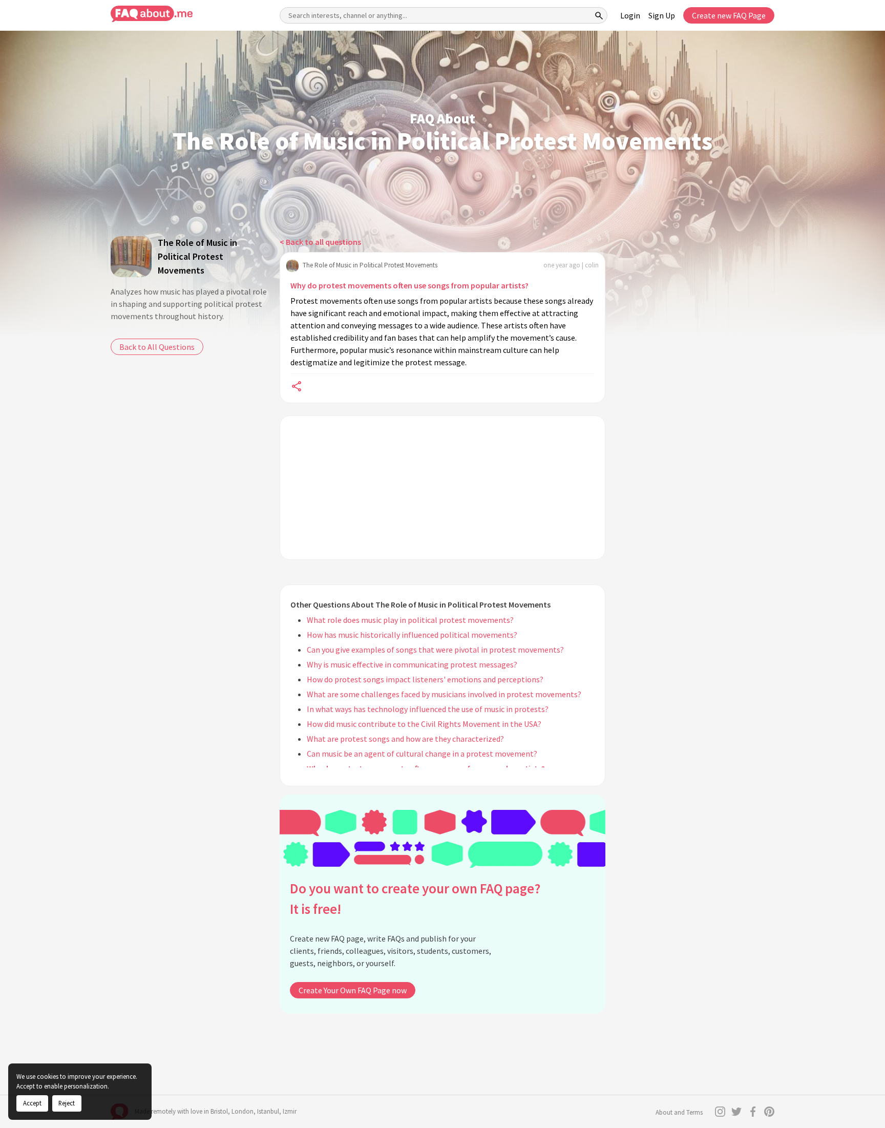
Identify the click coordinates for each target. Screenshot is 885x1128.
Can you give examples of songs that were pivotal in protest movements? (435, 649)
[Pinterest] (769, 1111)
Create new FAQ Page (729, 15)
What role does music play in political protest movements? (410, 620)
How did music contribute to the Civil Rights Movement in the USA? (424, 724)
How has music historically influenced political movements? (412, 635)
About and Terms (679, 1112)
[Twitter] (736, 1111)
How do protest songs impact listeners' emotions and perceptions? (425, 679)
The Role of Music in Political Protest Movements (197, 256)
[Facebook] (753, 1111)
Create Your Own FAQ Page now (353, 990)
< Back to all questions (320, 242)
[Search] (599, 15)
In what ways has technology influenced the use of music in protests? (428, 709)
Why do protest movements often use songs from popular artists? (409, 285)
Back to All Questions (157, 347)
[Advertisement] (442, 487)
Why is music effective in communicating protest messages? (412, 664)
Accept (32, 1103)
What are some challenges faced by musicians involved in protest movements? (444, 694)
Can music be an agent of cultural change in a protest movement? (422, 753)
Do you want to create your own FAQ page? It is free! (415, 899)
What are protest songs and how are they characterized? (405, 739)
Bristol (219, 1111)
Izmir (290, 1111)
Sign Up (661, 15)
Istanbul (268, 1111)
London (242, 1111)
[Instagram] (720, 1111)
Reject (66, 1103)
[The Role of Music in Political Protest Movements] (131, 256)
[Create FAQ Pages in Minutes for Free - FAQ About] (152, 14)
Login (630, 15)
